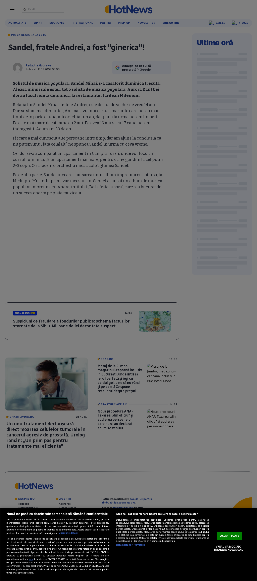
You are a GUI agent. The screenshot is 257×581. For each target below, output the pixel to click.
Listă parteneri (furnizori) (130, 544)
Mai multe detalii (68, 532)
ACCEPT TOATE (229, 536)
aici (31, 559)
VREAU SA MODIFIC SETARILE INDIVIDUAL (228, 548)
